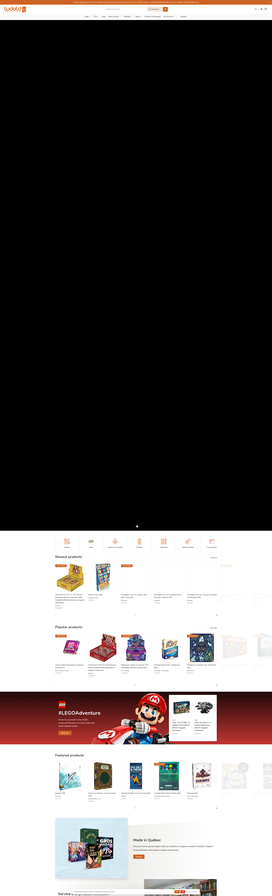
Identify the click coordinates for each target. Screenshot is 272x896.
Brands (183, 16)
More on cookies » (192, 892)
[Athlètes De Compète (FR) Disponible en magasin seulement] (235, 648)
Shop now (65, 733)
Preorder (127, 16)
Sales (137, 16)
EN (256, 9)
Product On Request (153, 16)
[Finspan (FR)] (70, 776)
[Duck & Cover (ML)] (103, 577)
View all (213, 558)
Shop (87, 16)
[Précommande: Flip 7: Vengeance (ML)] (169, 648)
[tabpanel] (70, 587)
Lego (104, 16)
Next (217, 615)
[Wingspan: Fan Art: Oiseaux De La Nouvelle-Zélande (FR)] (169, 577)
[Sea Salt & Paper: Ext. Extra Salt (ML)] (136, 776)
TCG (95, 16)
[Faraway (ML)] (202, 776)
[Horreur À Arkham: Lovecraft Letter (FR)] (103, 776)
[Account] (262, 9)
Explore (139, 857)
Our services (168, 16)
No (183, 892)
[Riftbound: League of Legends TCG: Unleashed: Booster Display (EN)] (136, 648)
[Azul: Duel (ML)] (235, 776)
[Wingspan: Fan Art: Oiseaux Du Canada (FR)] (235, 577)
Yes (177, 892)
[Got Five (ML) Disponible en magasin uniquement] (70, 648)
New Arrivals (113, 16)
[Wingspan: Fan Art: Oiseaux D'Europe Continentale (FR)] (202, 577)
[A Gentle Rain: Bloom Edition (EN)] (169, 776)
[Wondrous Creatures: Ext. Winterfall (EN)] (202, 648)
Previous (55, 615)
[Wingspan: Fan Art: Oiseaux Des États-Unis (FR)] (136, 577)
